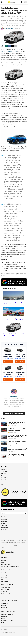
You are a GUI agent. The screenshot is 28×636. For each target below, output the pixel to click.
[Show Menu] (1, 2)
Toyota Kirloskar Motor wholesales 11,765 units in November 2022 (13, 335)
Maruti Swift (4, 577)
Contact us (3, 560)
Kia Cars (3, 484)
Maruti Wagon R (5, 575)
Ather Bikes (4, 519)
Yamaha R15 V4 (4, 616)
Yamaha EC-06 (4, 603)
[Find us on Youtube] (5, 630)
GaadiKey (6, 632)
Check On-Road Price (8, 361)
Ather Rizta (4, 607)
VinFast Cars (4, 478)
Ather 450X (4, 605)
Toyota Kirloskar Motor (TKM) (9, 51)
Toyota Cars (4, 476)
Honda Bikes (4, 521)
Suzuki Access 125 (5, 594)
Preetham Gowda (9, 28)
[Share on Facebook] (9, 46)
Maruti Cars (4, 471)
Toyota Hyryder (5, 579)
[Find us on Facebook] (1, 630)
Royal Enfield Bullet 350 (6, 621)
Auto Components (5, 564)
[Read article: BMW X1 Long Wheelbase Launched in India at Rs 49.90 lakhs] (4, 424)
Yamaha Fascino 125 (6, 596)
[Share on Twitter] (12, 46)
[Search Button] (21, 2)
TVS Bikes (3, 523)
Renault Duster (4, 581)
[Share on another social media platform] (15, 46)
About (2, 562)
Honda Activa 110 (5, 587)
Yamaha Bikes (4, 527)
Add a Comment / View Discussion (14, 413)
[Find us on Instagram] (6, 630)
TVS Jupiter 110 (5, 589)
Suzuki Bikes (4, 525)
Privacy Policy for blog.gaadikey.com (10, 566)
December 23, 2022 (19, 28)
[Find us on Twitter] (3, 630)
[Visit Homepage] (12, 2)
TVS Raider (4, 623)
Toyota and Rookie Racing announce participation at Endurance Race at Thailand (13, 319)
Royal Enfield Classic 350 (7, 614)
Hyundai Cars (4, 469)
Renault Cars (4, 480)
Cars (5, 5)
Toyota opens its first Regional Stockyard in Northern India (13, 303)
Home (2, 5)
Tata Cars (3, 473)
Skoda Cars (4, 482)
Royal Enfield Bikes (5, 529)
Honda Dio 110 (4, 592)
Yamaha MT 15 (4, 618)
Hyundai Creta (4, 573)
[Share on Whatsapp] (6, 46)
